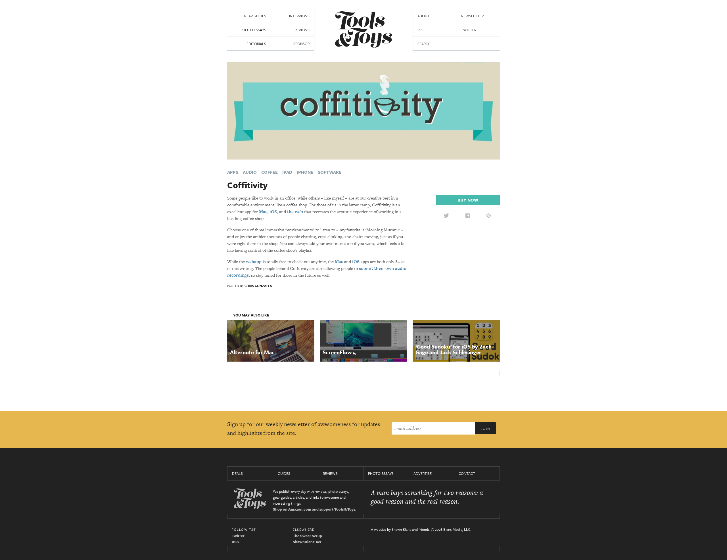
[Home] (363, 30)
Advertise (422, 473)
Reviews (302, 30)
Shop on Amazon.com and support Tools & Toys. (314, 509)
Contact (467, 473)
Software (329, 172)
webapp (254, 262)
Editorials (256, 44)
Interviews (299, 16)
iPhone (305, 172)
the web (295, 212)
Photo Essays (253, 30)
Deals (237, 473)
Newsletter (472, 16)
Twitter (468, 30)
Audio (250, 172)
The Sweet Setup (307, 536)
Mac (263, 212)
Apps (232, 172)
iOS (273, 212)
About (423, 16)
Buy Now (467, 200)
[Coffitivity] (363, 110)
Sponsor (301, 44)
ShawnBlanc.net (307, 542)
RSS (420, 30)
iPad (287, 172)
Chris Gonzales (258, 285)
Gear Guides (255, 16)
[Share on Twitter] (446, 215)
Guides (284, 473)
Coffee (269, 172)
